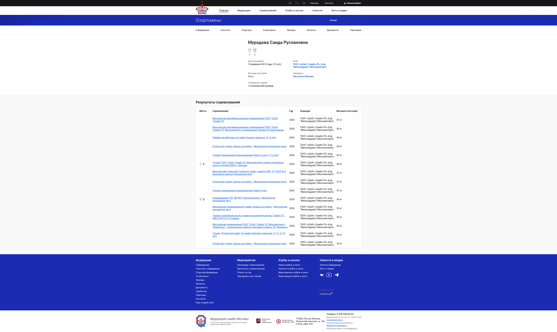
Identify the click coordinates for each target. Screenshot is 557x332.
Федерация (243, 10)
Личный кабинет (354, 3)
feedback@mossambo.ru (336, 325)
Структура (247, 30)
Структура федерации (207, 272)
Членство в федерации (208, 268)
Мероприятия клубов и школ (293, 272)
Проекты (311, 30)
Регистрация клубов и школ (292, 276)
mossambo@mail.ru (334, 320)
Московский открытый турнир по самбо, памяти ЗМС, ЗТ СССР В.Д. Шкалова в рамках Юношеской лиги (249, 173)
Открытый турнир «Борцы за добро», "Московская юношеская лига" (250, 146)
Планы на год (244, 272)
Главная (223, 10)
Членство (225, 30)
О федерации (202, 30)
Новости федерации (330, 265)
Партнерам (355, 30)
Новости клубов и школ (290, 268)
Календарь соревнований (250, 265)
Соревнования (267, 10)
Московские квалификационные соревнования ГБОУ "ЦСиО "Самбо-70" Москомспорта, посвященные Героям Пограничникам (248, 128)
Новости (317, 10)
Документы (333, 30)
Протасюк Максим (303, 76)
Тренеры (291, 30)
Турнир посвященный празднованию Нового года (240, 190)
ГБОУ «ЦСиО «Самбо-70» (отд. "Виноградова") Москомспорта (310, 65)
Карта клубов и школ (289, 265)
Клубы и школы (294, 10)
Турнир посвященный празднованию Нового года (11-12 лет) (246, 155)
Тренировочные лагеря (249, 276)
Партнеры (314, 3)
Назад (333, 20)
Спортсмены (269, 30)
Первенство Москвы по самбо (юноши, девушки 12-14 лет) (244, 137)
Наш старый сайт (205, 302)
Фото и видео (339, 10)
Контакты (329, 3)
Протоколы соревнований (251, 268)
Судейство (201, 291)
